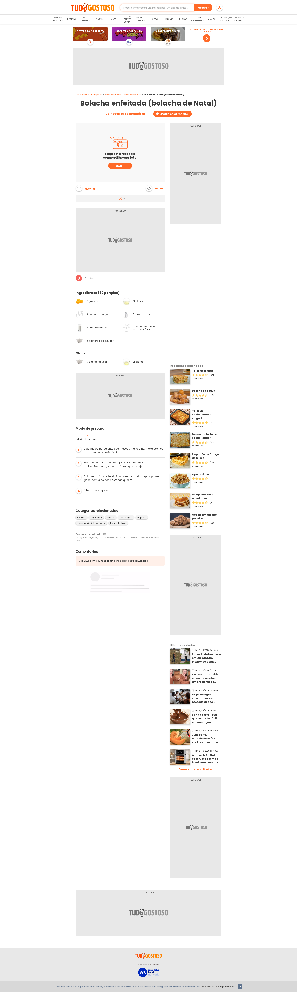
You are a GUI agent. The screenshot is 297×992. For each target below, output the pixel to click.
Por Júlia (89, 278)
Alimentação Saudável (225, 19)
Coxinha (111, 517)
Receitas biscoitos (132, 94)
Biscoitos (81, 517)
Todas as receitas (239, 19)
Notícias (72, 19)
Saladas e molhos (141, 19)
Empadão (141, 517)
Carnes (100, 19)
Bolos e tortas (86, 19)
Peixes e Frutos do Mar (127, 19)
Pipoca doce (200, 474)
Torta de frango (202, 371)
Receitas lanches (113, 94)
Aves (113, 19)
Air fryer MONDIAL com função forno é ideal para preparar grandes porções (205, 758)
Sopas (155, 19)
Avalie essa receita (174, 114)
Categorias (96, 94)
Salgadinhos (96, 517)
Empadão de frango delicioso (205, 456)
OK (240, 986)
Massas (169, 19)
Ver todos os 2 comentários (125, 113)
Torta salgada (126, 517)
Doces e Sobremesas (197, 19)
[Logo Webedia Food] (148, 972)
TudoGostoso (82, 94)
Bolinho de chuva (118, 523)
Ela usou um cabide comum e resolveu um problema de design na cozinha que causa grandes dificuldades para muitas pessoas (205, 678)
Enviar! (120, 166)
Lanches (211, 19)
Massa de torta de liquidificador (204, 436)
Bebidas (183, 19)
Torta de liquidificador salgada (201, 414)
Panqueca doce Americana (202, 496)
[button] (155, 188)
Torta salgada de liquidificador (91, 523)
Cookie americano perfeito (204, 516)
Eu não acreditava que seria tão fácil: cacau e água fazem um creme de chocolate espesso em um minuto (206, 718)
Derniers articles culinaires (196, 769)
